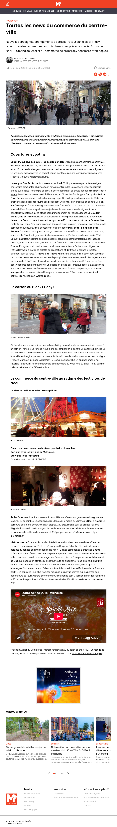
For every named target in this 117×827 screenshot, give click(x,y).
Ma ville (28, 789)
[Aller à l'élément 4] (60, 773)
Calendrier (59, 793)
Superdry (27, 165)
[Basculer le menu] (7, 4)
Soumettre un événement (66, 797)
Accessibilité (90, 801)
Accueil (17, 11)
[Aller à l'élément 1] (54, 773)
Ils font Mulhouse (32, 793)
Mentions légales (92, 793)
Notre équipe (30, 809)
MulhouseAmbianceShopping (87, 653)
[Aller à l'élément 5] (63, 773)
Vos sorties (63, 11)
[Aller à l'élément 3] (58, 773)
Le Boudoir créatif (29, 220)
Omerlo (19, 823)
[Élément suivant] (68, 773)
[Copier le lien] (109, 74)
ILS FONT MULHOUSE (44, 11)
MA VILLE (27, 11)
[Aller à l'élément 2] (56, 773)
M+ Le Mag (77, 11)
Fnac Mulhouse (39, 201)
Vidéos (88, 11)
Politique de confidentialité (96, 797)
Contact (99, 11)
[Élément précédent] (49, 773)
